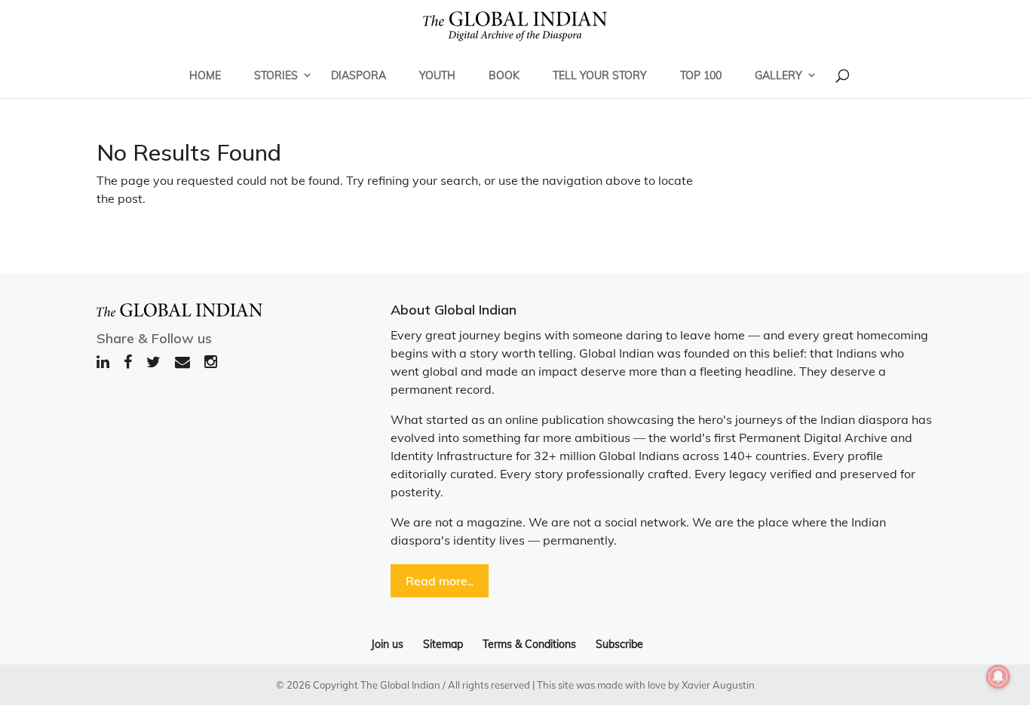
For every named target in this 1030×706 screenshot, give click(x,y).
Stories (276, 75)
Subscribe (619, 644)
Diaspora (358, 75)
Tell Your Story (600, 75)
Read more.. (440, 580)
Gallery (778, 75)
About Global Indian (454, 309)
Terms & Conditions (529, 644)
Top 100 (701, 75)
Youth (437, 75)
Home (205, 75)
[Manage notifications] (998, 677)
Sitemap (443, 644)
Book (504, 75)
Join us (387, 644)
